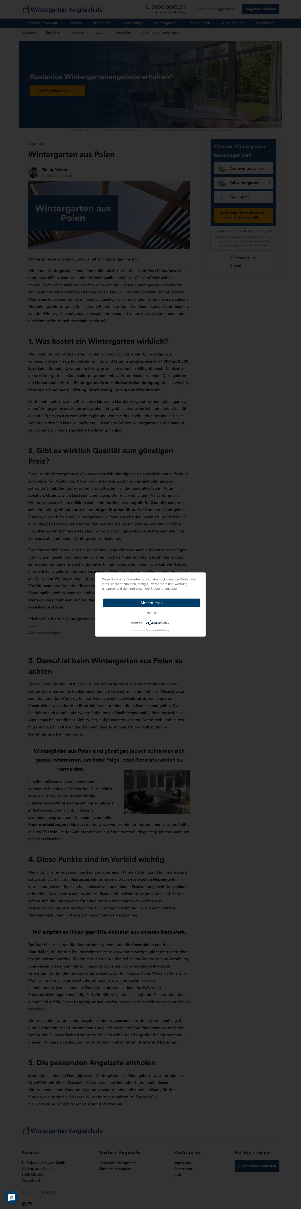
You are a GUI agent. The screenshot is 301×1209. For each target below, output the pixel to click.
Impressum (138, 630)
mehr (151, 612)
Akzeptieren (151, 603)
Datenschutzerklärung (157, 630)
